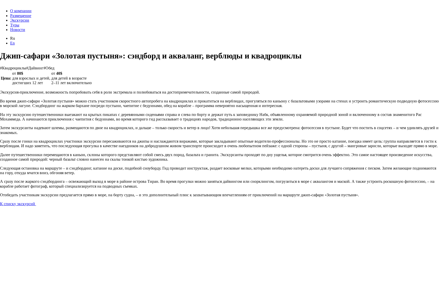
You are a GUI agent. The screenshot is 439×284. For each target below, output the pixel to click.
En (12, 43)
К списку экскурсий (18, 204)
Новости (17, 29)
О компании (21, 11)
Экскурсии (19, 20)
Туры (14, 25)
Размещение (20, 15)
